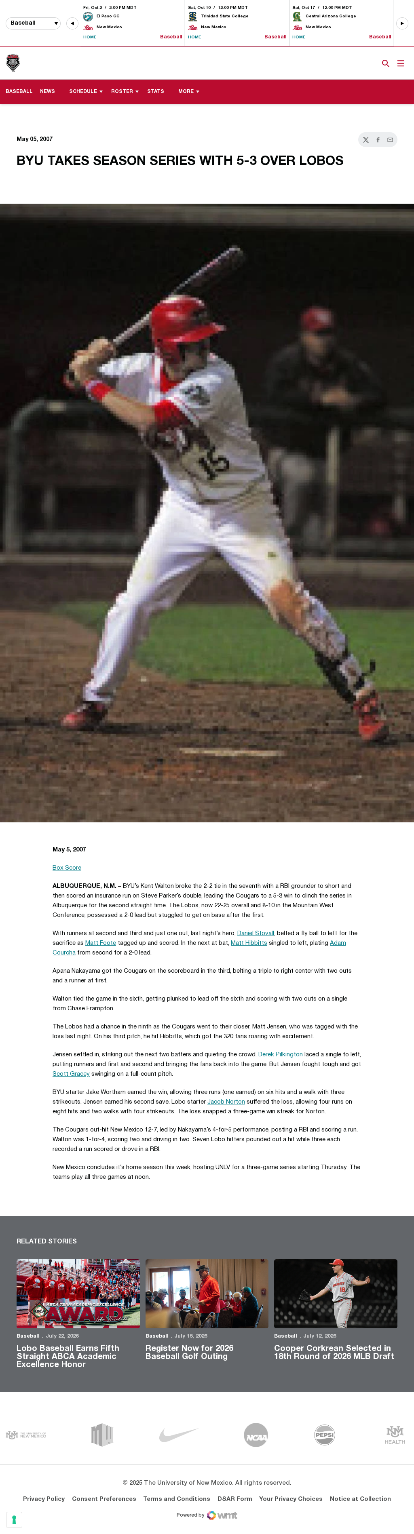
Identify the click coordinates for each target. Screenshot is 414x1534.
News (47, 91)
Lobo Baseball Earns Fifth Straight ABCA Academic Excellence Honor (68, 1357)
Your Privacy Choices (291, 1499)
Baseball (28, 1336)
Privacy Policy (44, 1499)
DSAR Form (235, 1499)
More (186, 91)
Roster (122, 91)
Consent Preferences (104, 1499)
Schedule (83, 91)
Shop (372, 63)
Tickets (357, 63)
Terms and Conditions (176, 1499)
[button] (72, 23)
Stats (155, 91)
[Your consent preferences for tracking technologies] (14, 1520)
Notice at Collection (360, 1499)
